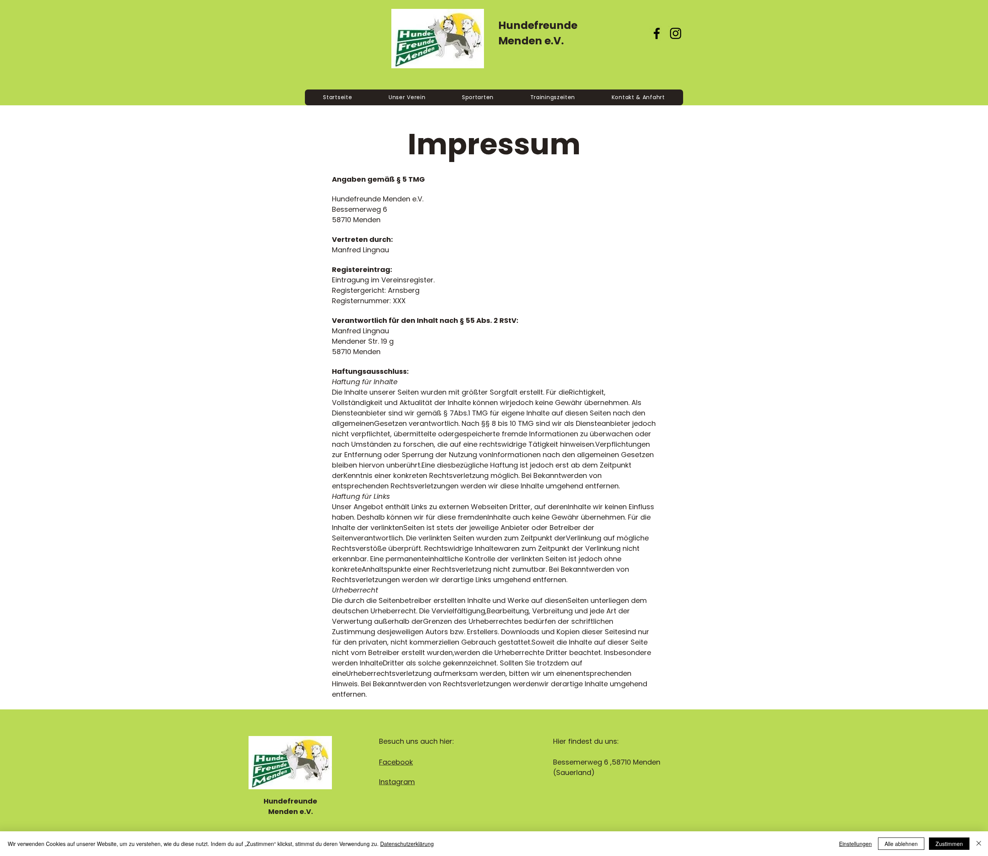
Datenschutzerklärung (407, 844)
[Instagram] (675, 33)
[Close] (978, 843)
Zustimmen (949, 844)
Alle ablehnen (901, 844)
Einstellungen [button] (855, 844)
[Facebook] (656, 33)
